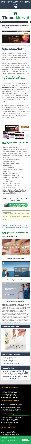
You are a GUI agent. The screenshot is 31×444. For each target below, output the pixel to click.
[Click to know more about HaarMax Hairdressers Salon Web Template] (16, 205)
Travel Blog (6, 374)
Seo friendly (22, 374)
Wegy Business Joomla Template (10, 419)
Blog (11, 373)
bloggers (5, 376)
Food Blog (24, 376)
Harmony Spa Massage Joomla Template (11, 417)
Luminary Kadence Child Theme (9, 394)
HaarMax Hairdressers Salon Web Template (12, 404)
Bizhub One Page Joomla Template (10, 424)
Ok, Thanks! (26, 439)
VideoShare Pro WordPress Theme (10, 397)
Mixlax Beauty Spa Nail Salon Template (11, 410)
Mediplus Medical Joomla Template (10, 420)
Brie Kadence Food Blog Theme (9, 392)
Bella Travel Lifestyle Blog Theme (10, 391)
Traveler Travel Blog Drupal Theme (10, 431)
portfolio (22, 373)
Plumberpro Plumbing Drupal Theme (10, 434)
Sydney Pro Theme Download (10, 358)
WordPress (23, 371)
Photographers (13, 374)
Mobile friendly (14, 376)
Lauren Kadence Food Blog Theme (10, 395)
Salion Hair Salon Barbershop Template (11, 406)
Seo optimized (7, 371)
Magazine (15, 371)
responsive (15, 378)
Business (16, 373)
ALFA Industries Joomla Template (10, 422)
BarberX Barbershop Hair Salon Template (11, 409)
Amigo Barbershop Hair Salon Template (11, 407)
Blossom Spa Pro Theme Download (11, 363)
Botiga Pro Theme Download (9, 357)
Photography (6, 373)
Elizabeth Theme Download (9, 361)
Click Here (11, 442)
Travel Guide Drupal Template (9, 432)
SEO (26, 373)
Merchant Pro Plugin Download (10, 360)
